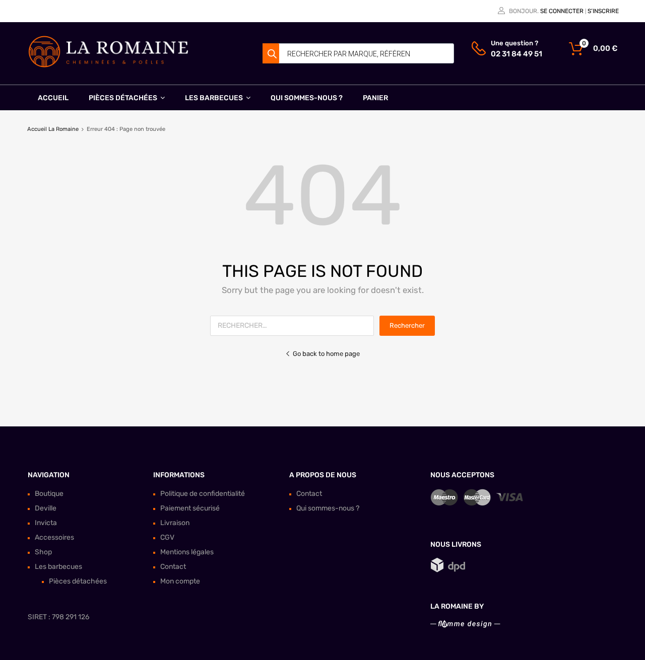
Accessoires (54, 537)
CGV (167, 537)
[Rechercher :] (294, 325)
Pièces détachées (123, 98)
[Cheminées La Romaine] (108, 65)
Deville (45, 508)
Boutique (49, 493)
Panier (375, 98)
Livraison (174, 523)
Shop (43, 552)
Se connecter (562, 11)
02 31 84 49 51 (515, 53)
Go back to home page (326, 353)
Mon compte (180, 581)
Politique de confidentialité (202, 493)
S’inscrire (603, 11)
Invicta (46, 523)
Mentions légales (187, 552)
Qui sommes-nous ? (307, 98)
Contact (173, 566)
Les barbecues (214, 98)
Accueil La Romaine (53, 129)
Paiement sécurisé (190, 508)
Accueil (53, 98)
